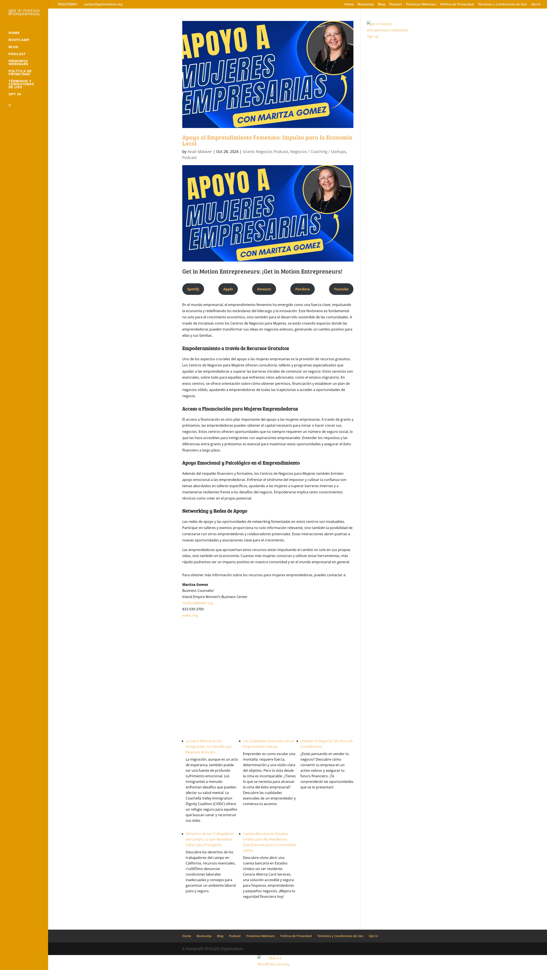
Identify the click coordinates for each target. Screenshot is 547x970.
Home (349, 4)
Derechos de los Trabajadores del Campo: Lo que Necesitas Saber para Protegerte (210, 839)
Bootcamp (366, 4)
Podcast (395, 4)
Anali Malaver (200, 151)
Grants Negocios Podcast (265, 151)
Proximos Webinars (421, 4)
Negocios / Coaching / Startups (318, 151)
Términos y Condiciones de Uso (502, 4)
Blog (381, 4)
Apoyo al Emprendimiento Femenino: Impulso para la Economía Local (267, 140)
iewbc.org (190, 615)
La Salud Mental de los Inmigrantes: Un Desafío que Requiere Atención (209, 746)
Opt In (536, 4)
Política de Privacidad (457, 4)
